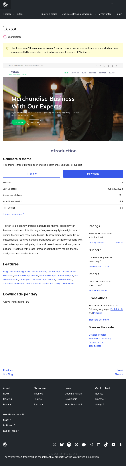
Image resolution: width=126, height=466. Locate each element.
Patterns (38, 404)
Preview (32, 173)
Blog (5, 271)
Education (8, 275)
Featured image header (26, 275)
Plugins (38, 398)
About (6, 388)
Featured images (48, 275)
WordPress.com (13, 414)
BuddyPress (11, 430)
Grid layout (25, 279)
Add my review (96, 242)
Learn (68, 388)
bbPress (9, 425)
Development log (97, 334)
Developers (71, 398)
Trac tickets (95, 346)
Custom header (38, 271)
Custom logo (54, 271)
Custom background (19, 271)
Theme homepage (12, 214)
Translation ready (51, 283)
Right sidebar (48, 279)
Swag (100, 404)
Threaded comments (13, 283)
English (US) (116, 309)
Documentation (73, 393)
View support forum (99, 266)
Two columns (68, 283)
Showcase (40, 388)
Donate (101, 398)
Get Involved (102, 388)
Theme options (64, 279)
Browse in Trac (96, 342)
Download (93, 173)
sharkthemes (14, 37)
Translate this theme (99, 319)
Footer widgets (65, 275)
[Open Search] (112, 4)
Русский (97, 313)
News (6, 393)
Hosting (7, 398)
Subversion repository (100, 338)
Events (99, 393)
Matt (7, 419)
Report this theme (98, 290)
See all (119, 242)
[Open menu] (121, 4)
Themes (7, 14)
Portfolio (36, 279)
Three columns (33, 283)
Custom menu (69, 271)
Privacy (7, 404)
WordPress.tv (74, 404)
